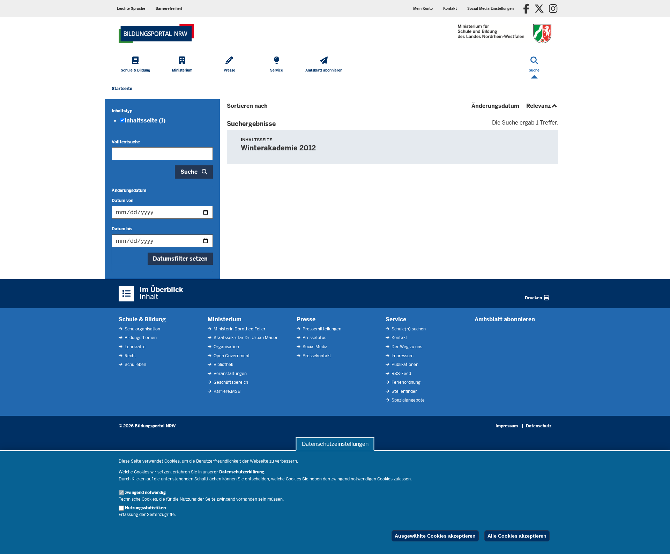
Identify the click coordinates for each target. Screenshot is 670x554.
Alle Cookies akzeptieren (516, 536)
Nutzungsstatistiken (145, 508)
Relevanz (542, 106)
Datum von (122, 200)
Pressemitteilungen (321, 329)
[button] (490, 8)
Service (396, 319)
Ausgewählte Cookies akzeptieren (435, 536)
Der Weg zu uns (406, 347)
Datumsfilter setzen (180, 258)
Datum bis (122, 229)
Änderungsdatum (129, 190)
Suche (189, 171)
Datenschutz (538, 426)
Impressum (402, 356)
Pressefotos (314, 337)
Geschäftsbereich (230, 382)
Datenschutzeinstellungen (335, 444)
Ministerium (224, 319)
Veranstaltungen (230, 373)
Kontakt (398, 337)
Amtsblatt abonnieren (505, 319)
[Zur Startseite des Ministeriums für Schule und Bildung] (156, 33)
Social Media (315, 347)
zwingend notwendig (145, 492)
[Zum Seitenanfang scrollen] (656, 541)
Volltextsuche (126, 142)
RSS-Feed (400, 373)
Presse (306, 319)
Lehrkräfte (135, 347)
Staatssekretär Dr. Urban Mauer (245, 337)
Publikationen (404, 364)
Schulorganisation (142, 329)
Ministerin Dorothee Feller (239, 329)
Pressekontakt (316, 356)
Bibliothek (223, 364)
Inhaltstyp (122, 111)
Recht (130, 356)
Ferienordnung (405, 382)
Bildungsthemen (140, 337)
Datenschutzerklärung (241, 472)
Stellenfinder (403, 391)
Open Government (231, 356)
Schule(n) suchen (408, 329)
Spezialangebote (407, 400)
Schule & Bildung (142, 319)
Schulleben (135, 364)
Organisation (226, 347)
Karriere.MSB (226, 391)
